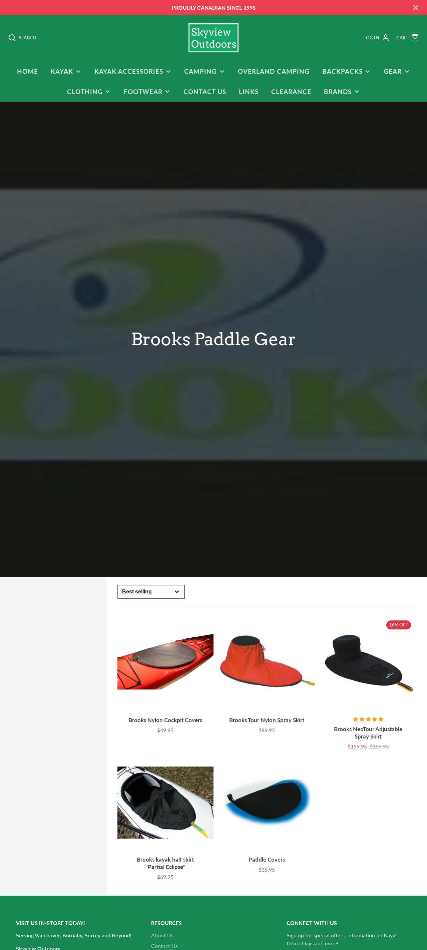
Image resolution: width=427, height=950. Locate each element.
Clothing (85, 91)
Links (249, 91)
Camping (200, 71)
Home (27, 71)
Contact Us (204, 91)
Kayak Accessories (128, 71)
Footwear (143, 91)
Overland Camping (273, 71)
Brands (338, 91)
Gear (393, 71)
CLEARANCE (291, 91)
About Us (162, 935)
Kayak (62, 71)
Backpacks (342, 71)
